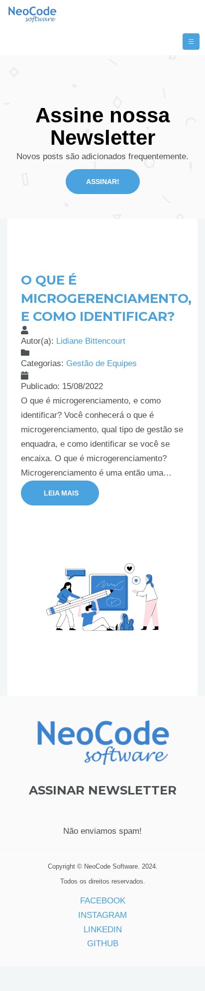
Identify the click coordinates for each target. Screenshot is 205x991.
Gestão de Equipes (101, 363)
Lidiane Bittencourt (90, 341)
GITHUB (102, 943)
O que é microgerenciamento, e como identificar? (106, 298)
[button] (60, 493)
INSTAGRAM (102, 915)
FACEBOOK (102, 900)
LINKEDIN (103, 929)
